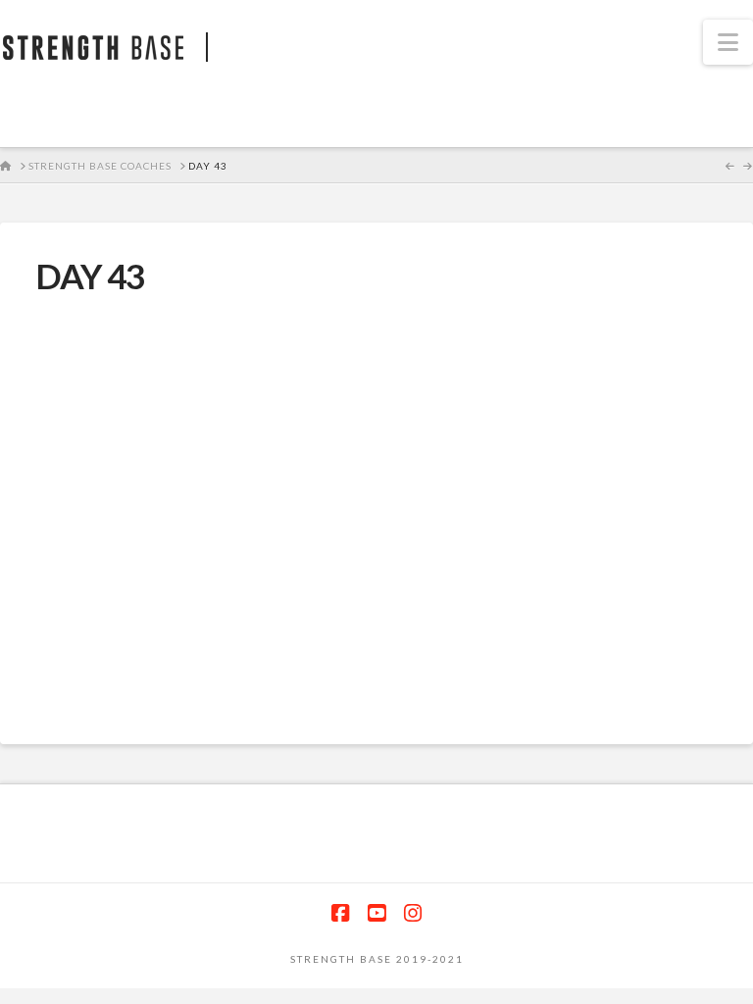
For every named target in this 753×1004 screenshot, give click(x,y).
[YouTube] (376, 913)
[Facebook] (340, 913)
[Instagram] (413, 913)
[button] (728, 42)
